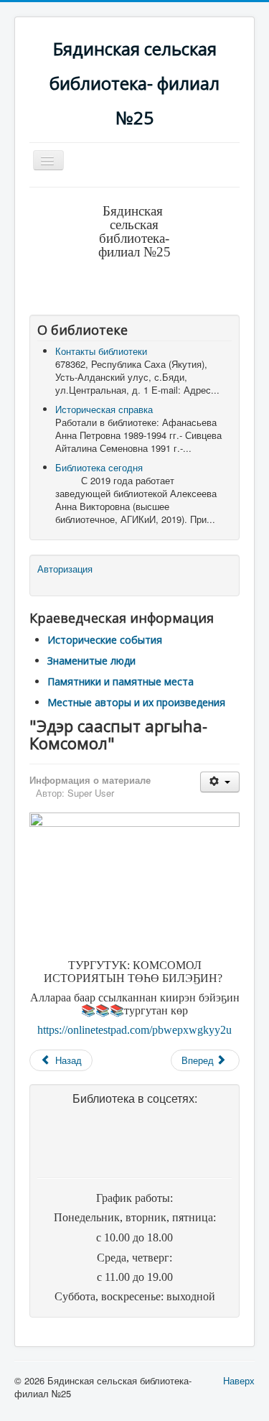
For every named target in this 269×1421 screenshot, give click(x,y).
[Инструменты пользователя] (220, 782)
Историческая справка (104, 409)
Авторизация (65, 569)
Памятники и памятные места (120, 681)
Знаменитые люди (91, 660)
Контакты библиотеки (101, 351)
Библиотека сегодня (99, 467)
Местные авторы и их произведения (136, 702)
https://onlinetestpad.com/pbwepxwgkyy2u (134, 1030)
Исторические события (104, 640)
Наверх (239, 1380)
